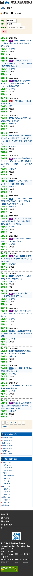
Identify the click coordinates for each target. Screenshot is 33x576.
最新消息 (7, 437)
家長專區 (7, 440)
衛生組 (7, 478)
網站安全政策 (6, 521)
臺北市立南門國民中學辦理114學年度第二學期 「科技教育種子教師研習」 (16, 333)
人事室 (6, 502)
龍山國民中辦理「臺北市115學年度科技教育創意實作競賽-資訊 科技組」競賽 (16, 43)
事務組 (7, 489)
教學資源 (7, 454)
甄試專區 (7, 448)
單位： (3, 24)
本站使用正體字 (6, 525)
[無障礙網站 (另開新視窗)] (16, 569)
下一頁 (4, 427)
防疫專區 (6, 443)
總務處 (6, 486)
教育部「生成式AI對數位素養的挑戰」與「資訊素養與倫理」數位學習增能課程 (16, 258)
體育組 (7, 484)
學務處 (6, 473)
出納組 (7, 494)
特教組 (7, 500)
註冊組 (8, 468)
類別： (3, 21)
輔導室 (6, 497)
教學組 (8, 465)
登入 (2, 528)
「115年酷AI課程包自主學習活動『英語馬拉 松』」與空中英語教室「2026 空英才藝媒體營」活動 (16, 201)
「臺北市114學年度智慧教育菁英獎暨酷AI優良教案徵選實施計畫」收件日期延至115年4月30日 (16, 221)
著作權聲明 (5, 518)
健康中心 (8, 481)
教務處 (6, 462)
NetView (25, 562)
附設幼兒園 (7, 505)
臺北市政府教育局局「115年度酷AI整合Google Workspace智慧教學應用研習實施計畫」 (16, 63)
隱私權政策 (5, 514)
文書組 (7, 492)
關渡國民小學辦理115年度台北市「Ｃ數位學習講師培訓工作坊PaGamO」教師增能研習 (16, 83)
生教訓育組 (9, 476)
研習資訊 (7, 446)
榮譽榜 (6, 451)
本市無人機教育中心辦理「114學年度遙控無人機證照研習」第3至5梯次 (16, 313)
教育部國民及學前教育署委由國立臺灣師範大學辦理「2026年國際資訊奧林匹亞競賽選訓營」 (16, 405)
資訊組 (8, 470)
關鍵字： (4, 28)
